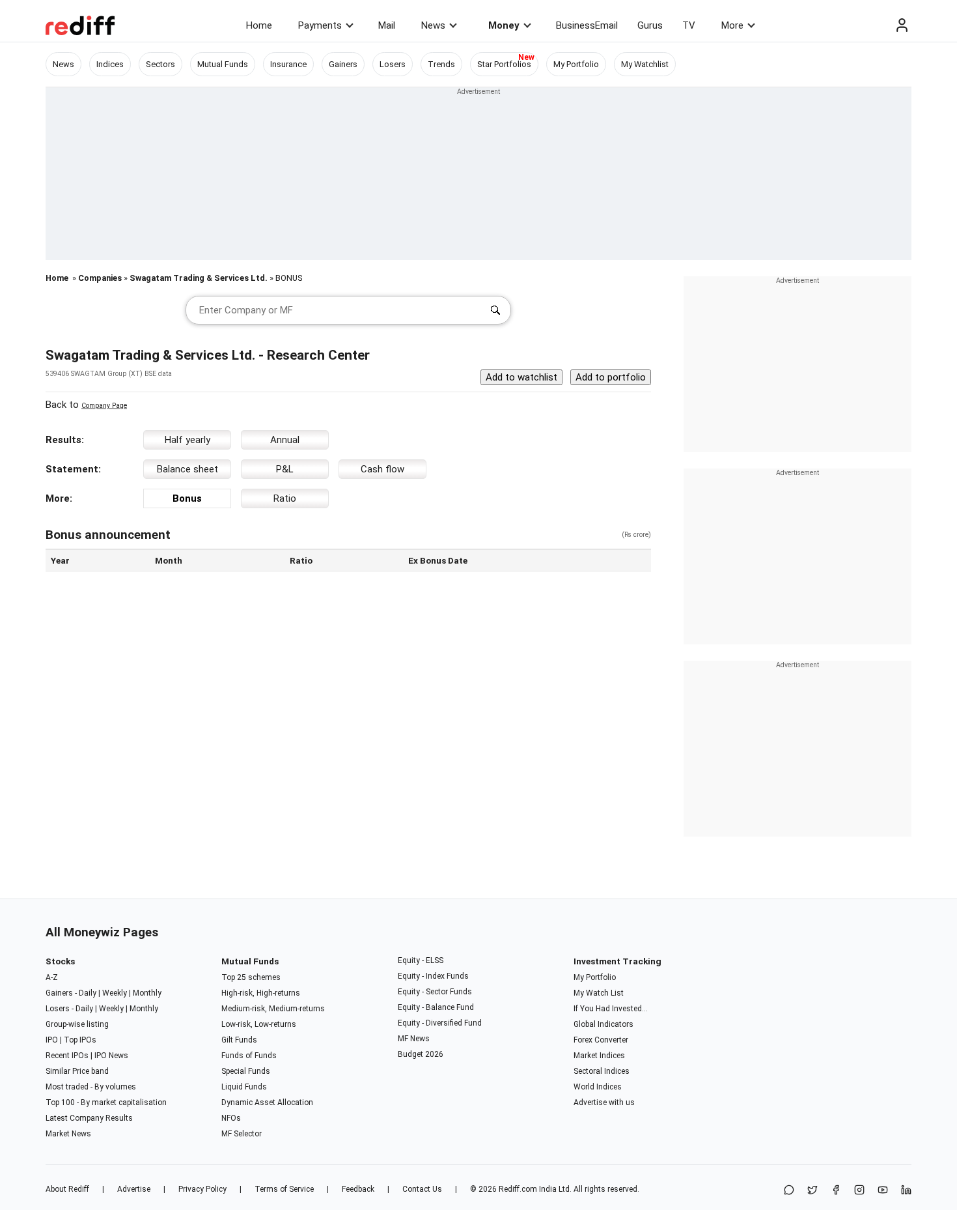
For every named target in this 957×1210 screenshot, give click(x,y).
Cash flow (382, 469)
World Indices (598, 1086)
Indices (110, 64)
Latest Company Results (89, 1118)
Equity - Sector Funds (435, 991)
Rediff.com (518, 1189)
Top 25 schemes (251, 977)
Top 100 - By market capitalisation (106, 1102)
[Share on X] (812, 1191)
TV (688, 25)
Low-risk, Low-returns (258, 1024)
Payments (320, 25)
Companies (100, 278)
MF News (414, 1038)
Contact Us (422, 1189)
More (732, 25)
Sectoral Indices (602, 1071)
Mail (386, 25)
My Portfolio (576, 64)
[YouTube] (883, 1191)
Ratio (284, 498)
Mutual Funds (222, 64)
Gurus (650, 25)
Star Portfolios (504, 64)
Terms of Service (284, 1189)
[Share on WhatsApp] (789, 1191)
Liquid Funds (244, 1086)
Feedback (358, 1189)
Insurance (288, 64)
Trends (441, 64)
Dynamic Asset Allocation (267, 1102)
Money (504, 25)
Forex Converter (601, 1039)
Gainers (343, 64)
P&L (285, 469)
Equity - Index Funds (433, 976)
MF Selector (241, 1133)
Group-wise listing (77, 1024)
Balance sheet (187, 469)
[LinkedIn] (906, 1191)
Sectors (160, 64)
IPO (52, 1039)
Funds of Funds (249, 1055)
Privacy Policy (202, 1189)
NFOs (231, 1118)
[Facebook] (836, 1191)
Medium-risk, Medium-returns (273, 1008)
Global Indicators (603, 1024)
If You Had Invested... (611, 1008)
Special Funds (245, 1071)
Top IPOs (80, 1039)
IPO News (111, 1055)
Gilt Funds (239, 1039)
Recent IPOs (67, 1055)
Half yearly (187, 440)
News (433, 25)
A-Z (52, 977)
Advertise (133, 1189)
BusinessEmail (587, 25)
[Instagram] (859, 1191)
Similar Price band (77, 1071)
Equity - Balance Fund (436, 1007)
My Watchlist (645, 64)
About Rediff (67, 1189)
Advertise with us (604, 1102)
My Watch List (599, 993)
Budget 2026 (420, 1054)
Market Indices (599, 1055)
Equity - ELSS (420, 960)
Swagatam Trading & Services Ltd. (199, 278)
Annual (284, 440)
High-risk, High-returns (260, 993)
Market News (68, 1133)
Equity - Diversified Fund (440, 1023)
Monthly (147, 993)
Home (259, 25)
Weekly (114, 993)
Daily (87, 993)
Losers (393, 64)
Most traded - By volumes (91, 1086)
